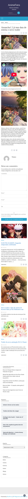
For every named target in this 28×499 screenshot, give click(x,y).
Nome (3, 193)
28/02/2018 (4, 32)
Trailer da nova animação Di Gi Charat (14, 342)
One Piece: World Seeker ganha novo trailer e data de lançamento (13, 376)
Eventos (5, 465)
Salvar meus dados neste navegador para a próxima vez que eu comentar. (13, 215)
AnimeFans (14, 4)
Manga (4, 471)
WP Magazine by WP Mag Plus (20, 496)
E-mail (3, 200)
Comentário (4, 173)
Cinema (4, 462)
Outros (4, 474)
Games (4, 468)
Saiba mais (3, 355)
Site (2, 206)
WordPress (9, 496)
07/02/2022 (4, 344)
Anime (9, 32)
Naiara (14, 157)
